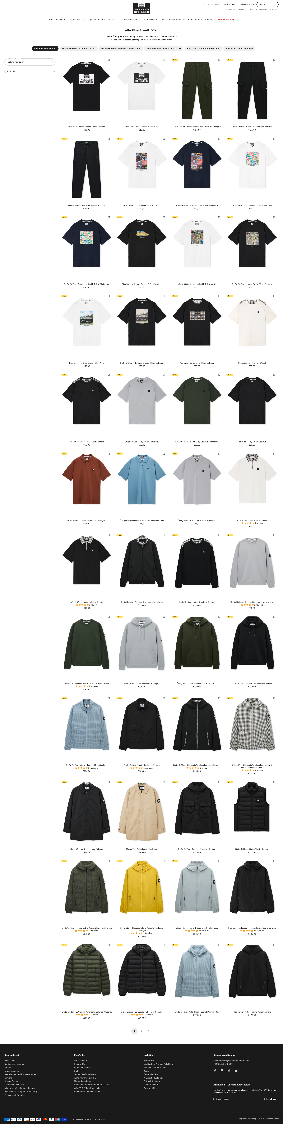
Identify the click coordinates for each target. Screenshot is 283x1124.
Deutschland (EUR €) (80, 1119)
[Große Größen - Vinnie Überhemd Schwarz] (141, 729)
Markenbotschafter (83, 1081)
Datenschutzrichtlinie (14, 1085)
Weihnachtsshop (82, 1067)
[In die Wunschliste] (108, 59)
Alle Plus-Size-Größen (45, 48)
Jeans (146, 1071)
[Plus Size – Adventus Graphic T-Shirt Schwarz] (141, 248)
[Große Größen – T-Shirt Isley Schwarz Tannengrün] (197, 406)
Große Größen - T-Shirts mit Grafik (164, 48)
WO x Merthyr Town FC (85, 1078)
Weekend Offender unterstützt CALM (91, 1085)
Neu (51, 20)
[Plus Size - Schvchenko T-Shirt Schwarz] (197, 327)
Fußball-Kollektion (152, 1081)
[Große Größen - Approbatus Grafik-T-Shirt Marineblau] (86, 248)
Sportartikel (149, 1061)
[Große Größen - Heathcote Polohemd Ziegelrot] (86, 484)
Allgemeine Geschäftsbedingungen (20, 1088)
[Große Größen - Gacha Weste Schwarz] (252, 813)
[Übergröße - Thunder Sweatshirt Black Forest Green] (86, 647)
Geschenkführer (151, 1088)
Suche (262, 4)
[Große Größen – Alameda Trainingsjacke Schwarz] (141, 566)
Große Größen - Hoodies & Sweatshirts (120, 48)
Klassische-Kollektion (153, 1078)
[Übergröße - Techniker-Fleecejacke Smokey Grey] (197, 892)
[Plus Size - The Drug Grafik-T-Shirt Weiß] (86, 327)
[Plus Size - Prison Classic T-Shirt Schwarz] (86, 91)
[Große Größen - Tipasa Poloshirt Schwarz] (86, 566)
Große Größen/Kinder (172, 20)
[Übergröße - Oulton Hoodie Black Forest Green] (197, 647)
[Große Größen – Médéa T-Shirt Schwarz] (86, 406)
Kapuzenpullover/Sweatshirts (101, 20)
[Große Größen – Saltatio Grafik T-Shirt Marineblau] (197, 169)
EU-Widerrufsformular (14, 1095)
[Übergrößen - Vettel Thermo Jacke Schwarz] (252, 976)
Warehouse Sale (226, 20)
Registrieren (271, 1099)
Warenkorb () (247, 4)
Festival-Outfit (80, 1064)
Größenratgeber (12, 1071)
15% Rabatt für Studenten (234, 9)
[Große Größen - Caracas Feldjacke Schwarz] (197, 813)
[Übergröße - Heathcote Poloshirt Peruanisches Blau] (141, 484)
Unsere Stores (11, 1081)
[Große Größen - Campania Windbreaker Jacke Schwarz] (197, 729)
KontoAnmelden (211, 4)
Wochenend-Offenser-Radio (87, 1091)
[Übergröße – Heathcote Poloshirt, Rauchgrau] (197, 484)
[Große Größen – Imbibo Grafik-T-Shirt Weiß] (197, 248)
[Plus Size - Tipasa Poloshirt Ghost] (252, 484)
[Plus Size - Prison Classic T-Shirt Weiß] (141, 91)
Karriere (8, 1078)
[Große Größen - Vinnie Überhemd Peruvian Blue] (86, 729)
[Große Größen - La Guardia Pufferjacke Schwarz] (141, 976)
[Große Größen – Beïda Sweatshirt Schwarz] (197, 566)
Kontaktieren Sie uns (14, 1064)
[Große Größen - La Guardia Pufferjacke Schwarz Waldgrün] (86, 976)
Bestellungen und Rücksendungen (20, 1074)
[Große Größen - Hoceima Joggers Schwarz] (86, 169)
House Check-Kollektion (155, 1067)
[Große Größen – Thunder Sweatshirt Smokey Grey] (252, 566)
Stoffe (77, 1071)
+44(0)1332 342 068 (223, 1064)
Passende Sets (151, 1074)
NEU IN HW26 (80, 1061)
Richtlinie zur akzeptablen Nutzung (20, 1091)
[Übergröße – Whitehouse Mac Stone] (141, 813)
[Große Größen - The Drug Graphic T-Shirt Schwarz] (141, 327)
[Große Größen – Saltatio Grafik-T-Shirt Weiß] (141, 169)
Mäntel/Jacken (75, 20)
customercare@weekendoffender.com (231, 1061)
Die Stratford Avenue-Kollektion (158, 1064)
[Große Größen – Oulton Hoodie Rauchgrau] (141, 647)
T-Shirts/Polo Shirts (130, 20)
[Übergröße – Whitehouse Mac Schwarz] (86, 813)
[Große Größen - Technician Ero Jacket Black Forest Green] (86, 892)
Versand (8, 1067)
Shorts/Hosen (150, 20)
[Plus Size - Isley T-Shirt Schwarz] (252, 406)
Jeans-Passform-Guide (85, 1074)
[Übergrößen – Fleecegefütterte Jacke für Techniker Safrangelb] (141, 892)
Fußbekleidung (195, 20)
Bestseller (61, 20)
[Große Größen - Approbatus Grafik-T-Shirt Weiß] (252, 169)
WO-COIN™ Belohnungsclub (87, 1088)
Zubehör (209, 20)
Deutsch (98, 1119)
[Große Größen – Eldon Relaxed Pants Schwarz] (252, 91)
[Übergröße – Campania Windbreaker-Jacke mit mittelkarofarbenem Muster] (252, 729)
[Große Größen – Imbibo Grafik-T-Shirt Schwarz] (252, 248)
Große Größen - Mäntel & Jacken (78, 48)
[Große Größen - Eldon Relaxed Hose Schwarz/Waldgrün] (197, 91)
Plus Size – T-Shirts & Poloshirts (203, 48)
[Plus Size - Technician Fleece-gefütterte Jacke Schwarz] (252, 892)
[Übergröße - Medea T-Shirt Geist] (252, 327)
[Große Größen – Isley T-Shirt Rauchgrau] (141, 406)
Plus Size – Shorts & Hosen (239, 48)
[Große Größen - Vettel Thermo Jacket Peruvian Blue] (197, 976)
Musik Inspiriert (151, 1085)
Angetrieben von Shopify (247, 1119)
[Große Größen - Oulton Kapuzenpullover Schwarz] (252, 647)
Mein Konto (9, 1061)
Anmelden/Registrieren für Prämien (264, 9)
